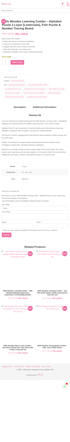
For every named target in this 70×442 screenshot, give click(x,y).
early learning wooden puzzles (38, 85)
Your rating (6, 204)
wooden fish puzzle (54, 93)
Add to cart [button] (18, 270)
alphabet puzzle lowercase (17, 85)
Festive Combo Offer (17, 81)
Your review (6, 212)
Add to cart (17, 62)
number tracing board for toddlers (33, 93)
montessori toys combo (12, 93)
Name (4, 222)
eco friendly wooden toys (13, 89)
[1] (64, 387)
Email (38, 222)
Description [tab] (20, 107)
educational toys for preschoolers (34, 89)
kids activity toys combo (56, 89)
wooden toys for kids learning (14, 97)
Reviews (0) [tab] (35, 115)
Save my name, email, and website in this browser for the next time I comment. (30, 230)
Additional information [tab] (44, 107)
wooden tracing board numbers (37, 97)
